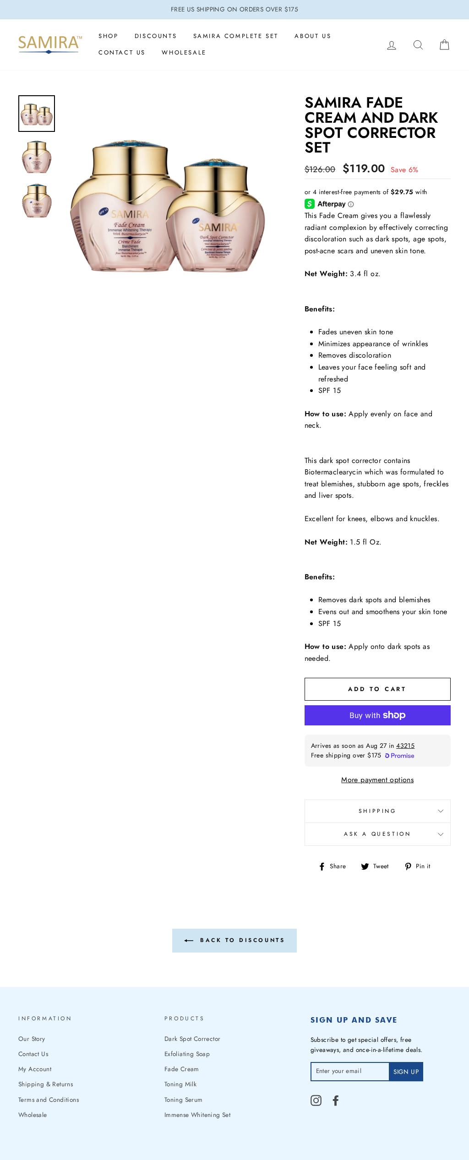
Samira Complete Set (235, 36)
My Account (34, 1068)
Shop (108, 36)
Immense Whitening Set (197, 1114)
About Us (312, 36)
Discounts (156, 36)
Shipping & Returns (45, 1084)
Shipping (378, 811)
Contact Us (122, 52)
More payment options (377, 779)
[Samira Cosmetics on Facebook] (335, 1100)
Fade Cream (181, 1068)
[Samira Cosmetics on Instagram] (316, 1100)
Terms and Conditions (48, 1099)
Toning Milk (180, 1084)
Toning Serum (183, 1099)
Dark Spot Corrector (192, 1038)
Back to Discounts (241, 940)
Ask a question (377, 834)
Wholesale (184, 52)
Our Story (31, 1038)
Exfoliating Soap (187, 1053)
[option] (234, 10)
